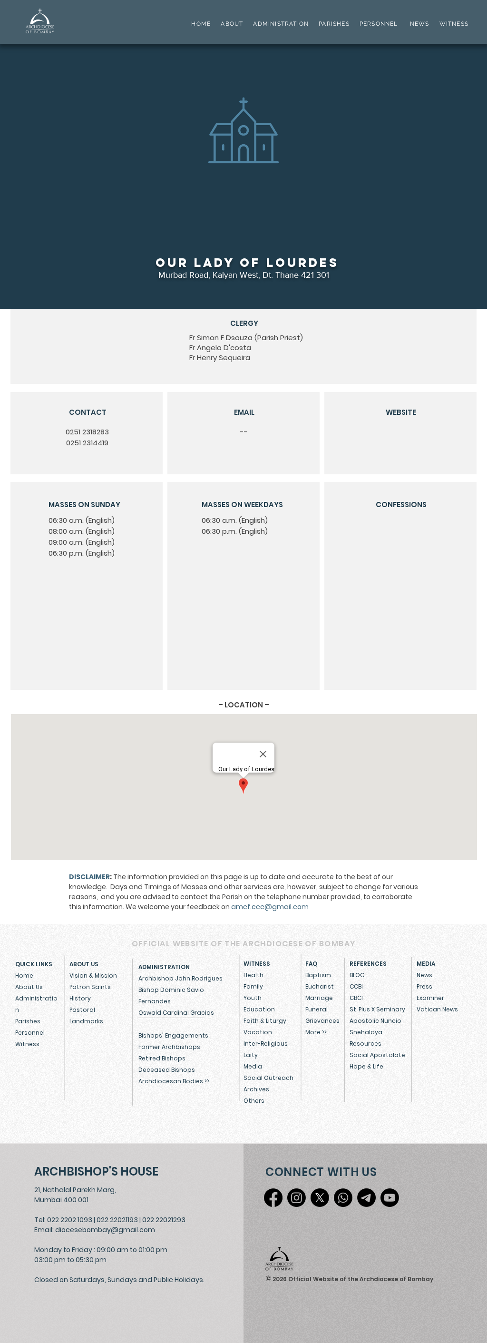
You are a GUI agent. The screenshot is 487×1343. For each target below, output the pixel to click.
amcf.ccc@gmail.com (270, 907)
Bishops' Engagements (173, 1035)
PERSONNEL (379, 23)
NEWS (419, 23)
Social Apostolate (377, 1055)
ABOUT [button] (232, 23)
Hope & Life (366, 1066)
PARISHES (334, 23)
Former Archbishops (169, 1047)
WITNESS (452, 23)
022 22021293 (163, 1220)
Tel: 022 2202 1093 (63, 1220)
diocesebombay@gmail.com (105, 1230)
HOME (201, 23)
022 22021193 (117, 1220)
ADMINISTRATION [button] (281, 23)
